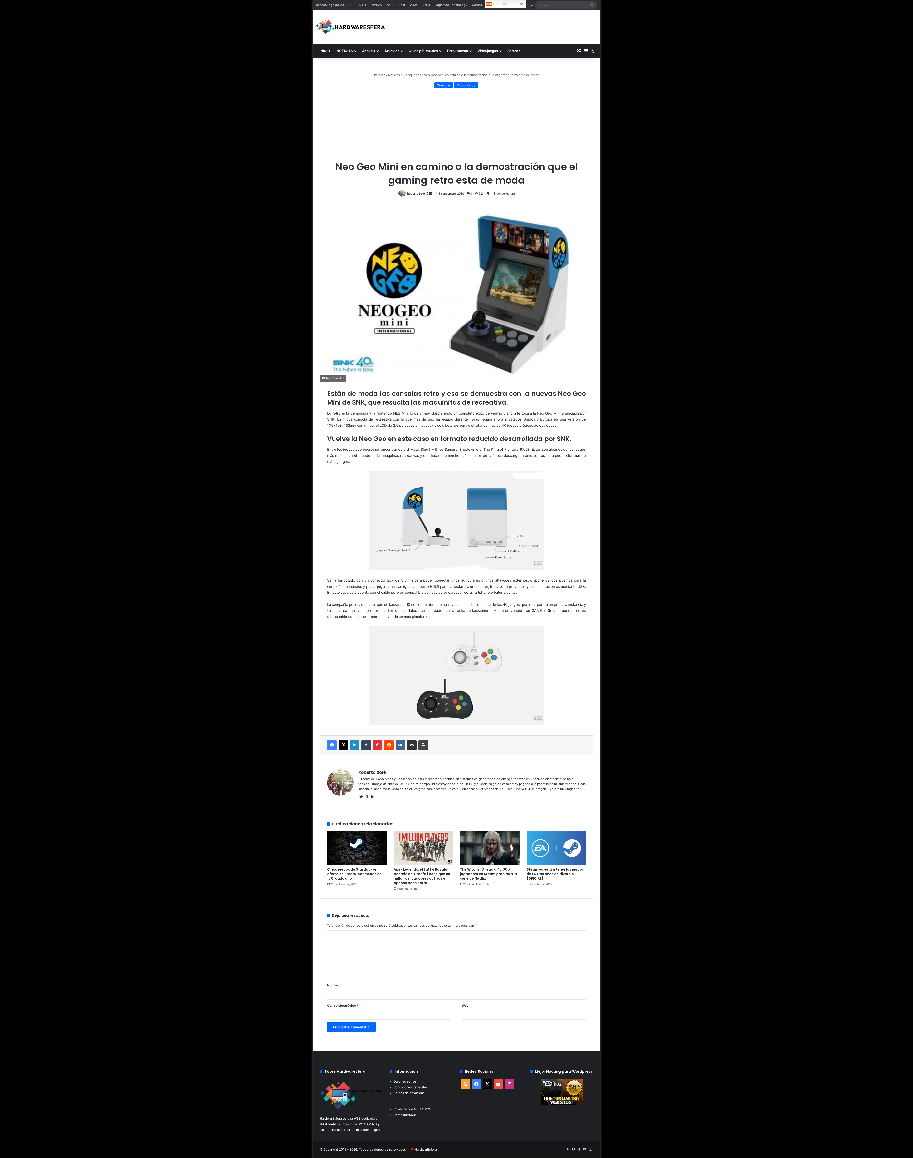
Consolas (444, 85)
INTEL (362, 5)
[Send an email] (430, 193)
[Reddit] (389, 745)
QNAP (426, 5)
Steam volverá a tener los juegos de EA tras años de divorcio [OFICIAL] (555, 874)
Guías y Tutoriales (423, 51)
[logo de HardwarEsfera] (350, 27)
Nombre (334, 985)
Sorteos (513, 51)
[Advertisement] (456, 125)
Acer (401, 5)
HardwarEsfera (426, 1149)
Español (499, 3)
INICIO (325, 51)
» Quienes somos (403, 1081)
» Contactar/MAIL (403, 1115)
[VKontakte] (400, 745)
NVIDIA (377, 5)
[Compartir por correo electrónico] (412, 745)
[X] (343, 745)
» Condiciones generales (408, 1087)
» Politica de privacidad (407, 1093)
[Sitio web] (361, 796)
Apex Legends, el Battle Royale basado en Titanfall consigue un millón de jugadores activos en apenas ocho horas (422, 876)
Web (465, 1005)
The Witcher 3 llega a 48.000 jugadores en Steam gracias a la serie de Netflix (488, 874)
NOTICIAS (345, 51)
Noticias (394, 75)
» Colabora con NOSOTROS (410, 1109)
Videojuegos (487, 51)
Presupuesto (457, 51)
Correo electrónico (342, 1005)
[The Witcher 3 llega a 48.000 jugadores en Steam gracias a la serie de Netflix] (490, 848)
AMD (390, 5)
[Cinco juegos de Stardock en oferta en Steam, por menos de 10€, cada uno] (357, 848)
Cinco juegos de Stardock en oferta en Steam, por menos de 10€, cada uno (354, 874)
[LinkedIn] (354, 745)
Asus (414, 5)
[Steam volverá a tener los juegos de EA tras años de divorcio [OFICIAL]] (556, 848)
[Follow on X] (427, 193)
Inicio (381, 75)
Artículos (391, 51)
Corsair (477, 5)
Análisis (368, 51)
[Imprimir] (423, 745)
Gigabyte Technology (451, 5)
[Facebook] (332, 745)
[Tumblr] (366, 745)
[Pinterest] (377, 745)
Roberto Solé (416, 193)
